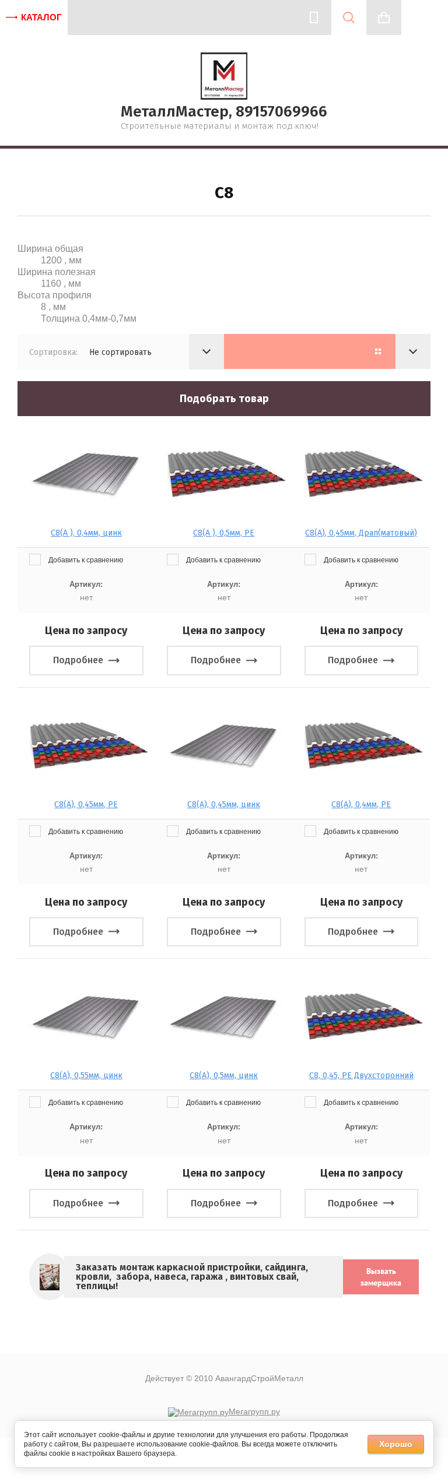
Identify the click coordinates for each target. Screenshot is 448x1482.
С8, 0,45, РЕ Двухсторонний (361, 1075)
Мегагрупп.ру (254, 1411)
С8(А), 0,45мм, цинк (223, 804)
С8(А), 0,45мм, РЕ (86, 804)
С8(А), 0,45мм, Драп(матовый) (361, 533)
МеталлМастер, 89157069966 (224, 112)
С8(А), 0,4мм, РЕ (361, 804)
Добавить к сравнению (85, 560)
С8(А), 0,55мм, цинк (86, 1075)
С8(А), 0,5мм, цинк (224, 1075)
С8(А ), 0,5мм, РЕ (223, 533)
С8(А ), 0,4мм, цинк (86, 533)
